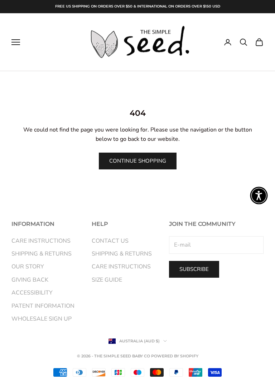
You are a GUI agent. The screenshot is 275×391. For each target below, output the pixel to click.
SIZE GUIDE (107, 280)
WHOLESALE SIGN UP (41, 319)
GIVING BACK (29, 280)
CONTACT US (110, 241)
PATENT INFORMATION (42, 306)
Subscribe (194, 269)
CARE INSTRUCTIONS (41, 241)
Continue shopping (137, 160)
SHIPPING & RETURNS (41, 254)
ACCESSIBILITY (32, 293)
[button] (259, 195)
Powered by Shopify (174, 355)
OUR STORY (27, 267)
